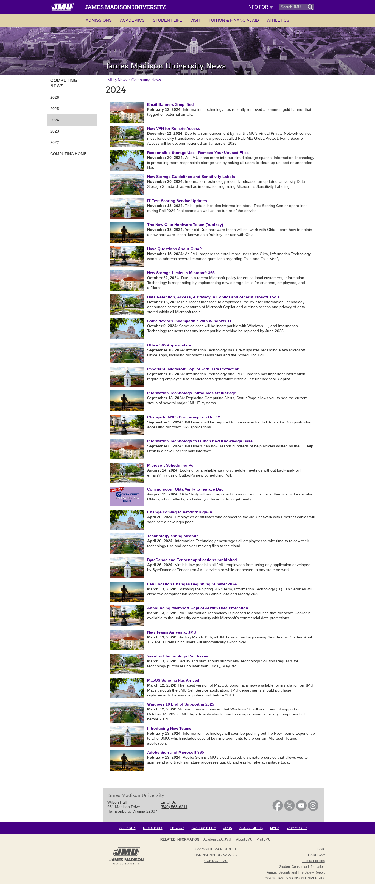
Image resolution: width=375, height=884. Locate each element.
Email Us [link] (168, 802)
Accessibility (204, 828)
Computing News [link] (63, 83)
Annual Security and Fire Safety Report (296, 872)
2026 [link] (54, 97)
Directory (153, 828)
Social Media (251, 828)
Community (297, 828)
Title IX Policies (313, 861)
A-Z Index (127, 828)
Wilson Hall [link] (117, 802)
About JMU (244, 839)
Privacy (177, 828)
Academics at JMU (217, 839)
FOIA (321, 849)
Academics (132, 20)
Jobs (227, 828)
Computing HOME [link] (68, 154)
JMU (110, 79)
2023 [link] (54, 131)
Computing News (146, 79)
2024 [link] (54, 120)
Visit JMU (264, 839)
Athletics (278, 20)
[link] (277, 809)
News (122, 79)
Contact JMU (216, 861)
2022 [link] (54, 142)
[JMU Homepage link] (126, 864)
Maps (274, 828)
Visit (195, 20)
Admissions (99, 20)
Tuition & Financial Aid (234, 20)
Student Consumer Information (302, 867)
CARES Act (316, 855)
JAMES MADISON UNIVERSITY (301, 878)
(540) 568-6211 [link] (174, 807)
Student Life (167, 20)
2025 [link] (54, 108)
